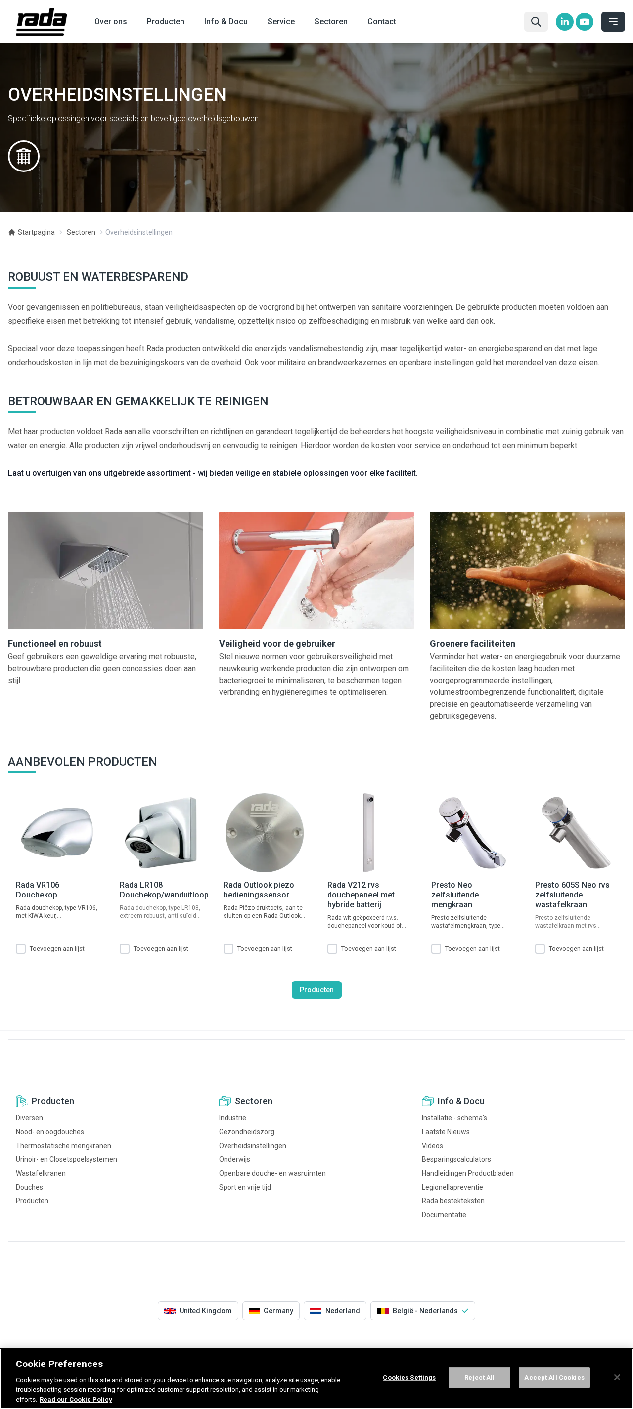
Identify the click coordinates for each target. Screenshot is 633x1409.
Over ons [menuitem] (110, 21)
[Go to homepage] (41, 22)
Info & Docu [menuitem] (226, 21)
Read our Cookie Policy (76, 1399)
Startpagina (36, 232)
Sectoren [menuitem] (331, 21)
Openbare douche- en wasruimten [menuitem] (272, 1173)
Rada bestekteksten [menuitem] (453, 1201)
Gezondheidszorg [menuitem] (246, 1132)
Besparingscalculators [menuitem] (456, 1159)
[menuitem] (565, 22)
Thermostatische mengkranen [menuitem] (63, 1146)
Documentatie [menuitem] (444, 1215)
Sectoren (81, 232)
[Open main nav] (613, 22)
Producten (317, 990)
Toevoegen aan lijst (57, 948)
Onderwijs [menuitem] (234, 1159)
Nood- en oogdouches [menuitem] (50, 1132)
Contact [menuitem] (381, 21)
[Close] (617, 1377)
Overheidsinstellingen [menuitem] (252, 1146)
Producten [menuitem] (165, 21)
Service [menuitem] (281, 21)
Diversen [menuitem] (29, 1118)
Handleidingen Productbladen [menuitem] (468, 1173)
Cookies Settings (409, 1377)
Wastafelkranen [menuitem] (41, 1173)
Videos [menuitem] (432, 1146)
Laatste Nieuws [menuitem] (446, 1132)
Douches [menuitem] (29, 1187)
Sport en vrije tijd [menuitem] (245, 1187)
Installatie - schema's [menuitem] (454, 1118)
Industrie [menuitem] (232, 1118)
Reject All (479, 1377)
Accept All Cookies (554, 1377)
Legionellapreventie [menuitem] (452, 1187)
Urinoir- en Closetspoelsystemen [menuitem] (66, 1159)
